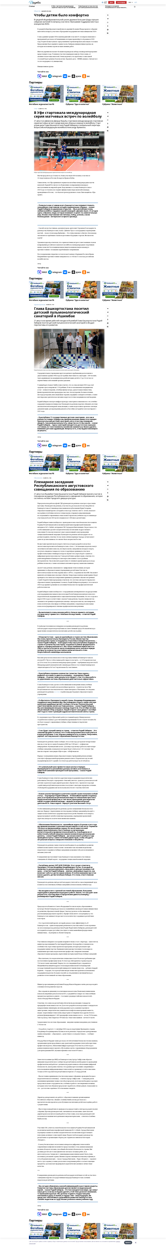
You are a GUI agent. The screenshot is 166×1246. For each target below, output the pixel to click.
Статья (31, 6)
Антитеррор (121, 2)
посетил (57, 692)
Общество (37, 11)
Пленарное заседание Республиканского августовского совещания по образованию (115, 6)
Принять (128, 1242)
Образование (38, 478)
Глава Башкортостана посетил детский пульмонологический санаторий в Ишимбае (88, 6)
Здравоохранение (39, 304)
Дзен (111, 2)
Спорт (36, 108)
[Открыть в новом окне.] (42, 76)
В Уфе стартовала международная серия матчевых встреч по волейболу (63, 6)
